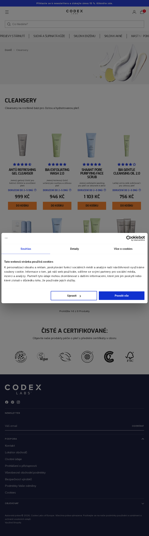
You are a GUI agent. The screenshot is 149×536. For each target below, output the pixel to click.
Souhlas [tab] (26, 248)
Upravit (71, 295)
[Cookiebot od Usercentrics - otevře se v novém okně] (129, 238)
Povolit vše (122, 295)
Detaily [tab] (74, 248)
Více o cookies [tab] (123, 248)
